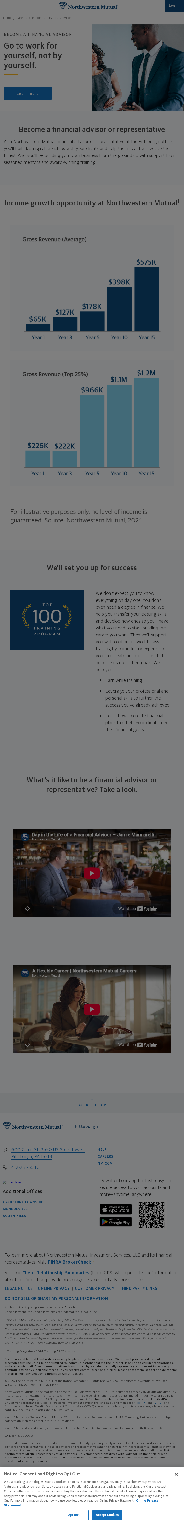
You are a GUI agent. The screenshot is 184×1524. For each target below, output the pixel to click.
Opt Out (74, 1515)
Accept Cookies (107, 1515)
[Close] (176, 1474)
